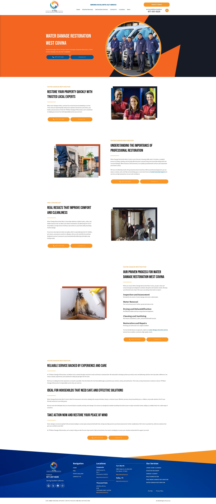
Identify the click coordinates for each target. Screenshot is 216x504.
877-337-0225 (154, 11)
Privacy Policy (159, 491)
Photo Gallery (78, 473)
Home (78, 9)
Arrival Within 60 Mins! (154, 9)
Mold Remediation (152, 476)
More (128, 9)
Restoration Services (101, 9)
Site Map (150, 491)
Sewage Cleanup (152, 473)
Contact (49, 475)
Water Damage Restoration (155, 482)
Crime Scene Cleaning (153, 468)
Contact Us (113, 9)
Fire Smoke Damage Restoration (157, 479)
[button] (167, 10)
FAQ (74, 470)
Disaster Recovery (87, 9)
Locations (122, 9)
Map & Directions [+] (102, 477)
